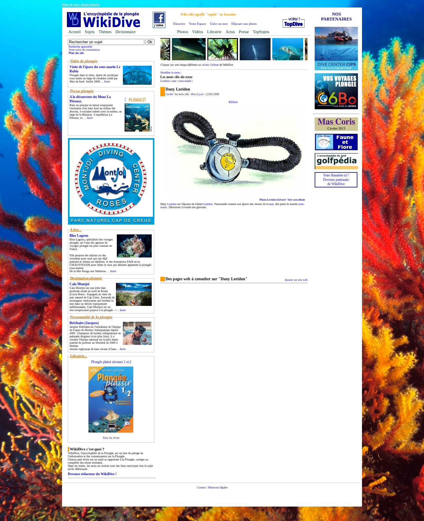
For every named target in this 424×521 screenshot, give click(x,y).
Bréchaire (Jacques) (84, 323)
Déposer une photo (244, 23)
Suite (107, 81)
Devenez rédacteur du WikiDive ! (92, 474)
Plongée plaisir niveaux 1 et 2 (111, 362)
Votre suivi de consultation (84, 49)
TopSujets (261, 32)
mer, (271, 204)
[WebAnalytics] (212, 496)
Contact (201, 487)
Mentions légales (218, 487)
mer (174, 80)
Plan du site (76, 52)
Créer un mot (219, 23)
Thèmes (105, 32)
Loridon (165, 80)
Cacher (170, 94)
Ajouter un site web (296, 279)
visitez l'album (210, 64)
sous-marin (185, 80)
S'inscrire (179, 23)
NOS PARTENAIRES (336, 16)
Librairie (214, 32)
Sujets (90, 32)
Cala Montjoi (79, 284)
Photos (182, 32)
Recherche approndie (80, 46)
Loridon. (208, 204)
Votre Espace (197, 23)
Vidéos (197, 32)
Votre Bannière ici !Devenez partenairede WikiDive (336, 179)
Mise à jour (197, 94)
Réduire (233, 102)
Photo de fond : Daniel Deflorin (81, 4)
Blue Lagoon (79, 236)
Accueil (74, 32)
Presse (244, 32)
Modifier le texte (170, 72)
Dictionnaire (125, 32)
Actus (230, 32)
